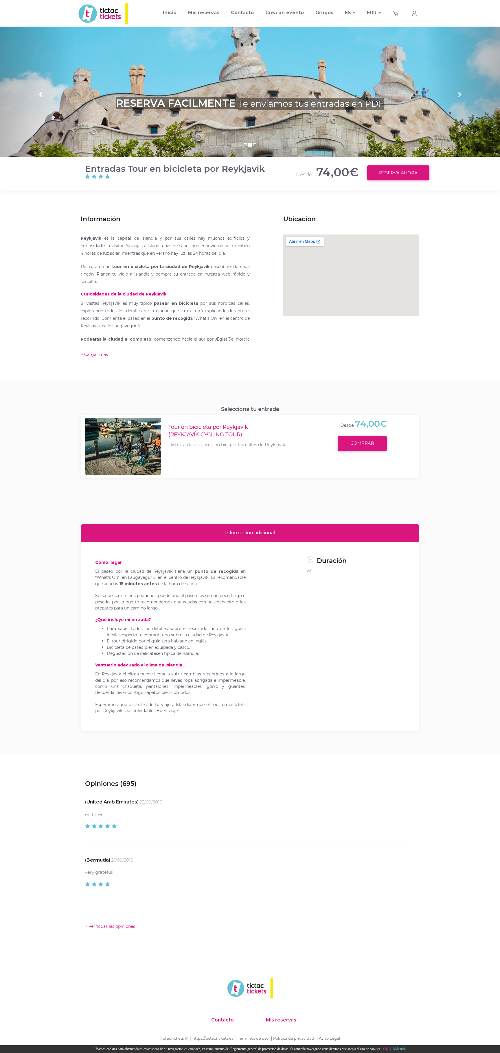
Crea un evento (284, 12)
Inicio (170, 12)
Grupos (324, 12)
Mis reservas (203, 12)
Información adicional (250, 532)
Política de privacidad (293, 1038)
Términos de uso (253, 1038)
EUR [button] (372, 12)
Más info (399, 1049)
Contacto (242, 12)
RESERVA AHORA (398, 173)
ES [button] (348, 12)
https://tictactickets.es (212, 1038)
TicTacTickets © (174, 1038)
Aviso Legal (329, 1038)
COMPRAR (362, 443)
